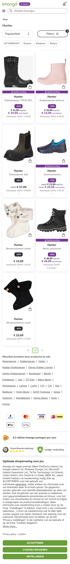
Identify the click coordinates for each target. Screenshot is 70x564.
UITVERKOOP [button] (11, 43)
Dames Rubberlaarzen (13, 373)
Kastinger (7, 398)
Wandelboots (23, 398)
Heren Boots (22, 392)
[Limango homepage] (10, 4)
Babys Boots (44, 379)
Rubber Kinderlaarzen (13, 367)
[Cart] (30, 87)
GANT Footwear (41, 392)
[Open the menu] (3, 11)
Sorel (54, 398)
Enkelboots (8, 379)
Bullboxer (7, 392)
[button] (17, 33)
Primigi (6, 404)
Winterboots (9, 385)
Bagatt (47, 373)
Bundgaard (34, 373)
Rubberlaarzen (27, 361)
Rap (57, 385)
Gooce (57, 392)
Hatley (41, 361)
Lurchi (33, 385)
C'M (42, 385)
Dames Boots (40, 398)
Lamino (23, 385)
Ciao (20, 379)
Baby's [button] (53, 43)
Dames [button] (27, 43)
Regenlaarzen (9, 361)
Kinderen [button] (41, 43)
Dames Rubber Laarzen (40, 367)
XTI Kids (30, 379)
